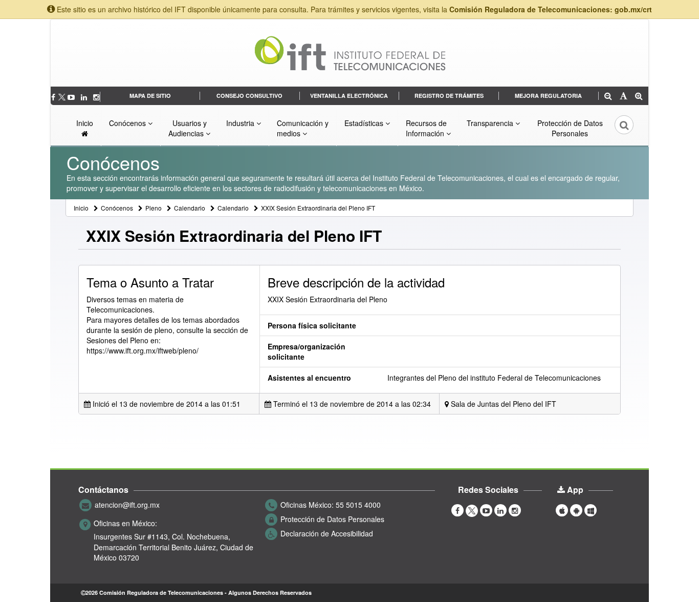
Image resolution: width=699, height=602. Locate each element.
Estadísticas (364, 123)
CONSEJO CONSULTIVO (249, 95)
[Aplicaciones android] (576, 510)
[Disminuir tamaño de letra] (608, 96)
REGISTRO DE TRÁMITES (449, 95)
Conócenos (128, 123)
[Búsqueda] (617, 128)
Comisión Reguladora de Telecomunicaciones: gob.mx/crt (550, 9)
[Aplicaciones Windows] (590, 510)
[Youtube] (72, 97)
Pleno (153, 207)
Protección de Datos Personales (570, 128)
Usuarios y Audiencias (187, 128)
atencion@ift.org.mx (127, 505)
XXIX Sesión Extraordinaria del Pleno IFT (318, 207)
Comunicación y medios (303, 128)
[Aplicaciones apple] (562, 510)
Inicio (84, 123)
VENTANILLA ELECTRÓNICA (349, 95)
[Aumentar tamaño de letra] (639, 96)
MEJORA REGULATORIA (548, 95)
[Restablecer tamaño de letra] (623, 96)
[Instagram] (96, 97)
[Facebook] (54, 97)
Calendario (189, 207)
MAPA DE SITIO (150, 95)
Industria (241, 123)
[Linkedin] (85, 97)
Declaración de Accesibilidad (326, 533)
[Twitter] (62, 97)
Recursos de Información (426, 128)
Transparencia (491, 123)
